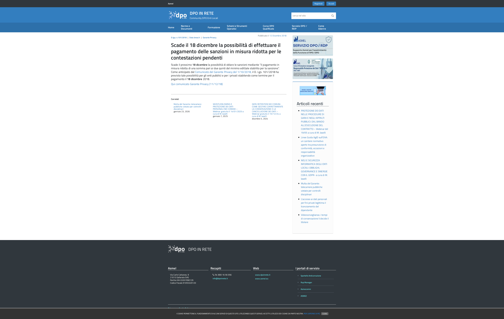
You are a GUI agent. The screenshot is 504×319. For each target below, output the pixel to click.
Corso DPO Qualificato (268, 27)
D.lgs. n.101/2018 (179, 37)
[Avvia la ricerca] (332, 15)
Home (171, 27)
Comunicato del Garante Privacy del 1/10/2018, (223, 72)
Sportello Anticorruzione (311, 275)
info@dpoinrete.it (220, 278)
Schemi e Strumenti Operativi (237, 27)
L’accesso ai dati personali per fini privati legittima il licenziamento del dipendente (314, 204)
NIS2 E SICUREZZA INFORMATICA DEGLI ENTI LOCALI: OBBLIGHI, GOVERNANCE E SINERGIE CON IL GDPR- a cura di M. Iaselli (314, 169)
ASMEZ (304, 295)
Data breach (194, 37)
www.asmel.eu (261, 278)
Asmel (170, 3)
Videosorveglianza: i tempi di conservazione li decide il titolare (315, 218)
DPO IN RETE (204, 15)
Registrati (318, 3)
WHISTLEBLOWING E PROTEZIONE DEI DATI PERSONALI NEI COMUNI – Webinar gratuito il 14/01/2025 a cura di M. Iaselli (228, 108)
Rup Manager (306, 282)
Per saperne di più (312, 313)
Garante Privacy (209, 37)
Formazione (214, 27)
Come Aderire (322, 27)
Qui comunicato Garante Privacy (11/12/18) (197, 84)
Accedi (331, 3)
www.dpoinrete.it (262, 274)
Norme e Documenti (186, 27)
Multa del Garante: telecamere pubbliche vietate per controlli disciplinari (187, 106)
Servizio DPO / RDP (299, 27)
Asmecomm (306, 289)
